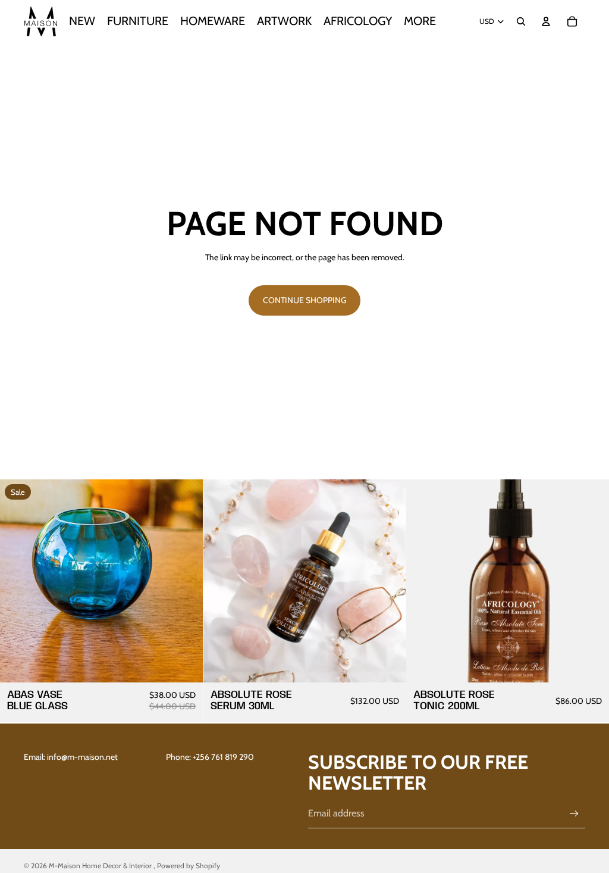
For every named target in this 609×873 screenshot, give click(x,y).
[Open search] (521, 21)
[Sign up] (574, 814)
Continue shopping (304, 300)
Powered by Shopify (188, 865)
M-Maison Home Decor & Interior (101, 865)
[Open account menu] (546, 21)
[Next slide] (591, 581)
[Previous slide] (424, 581)
